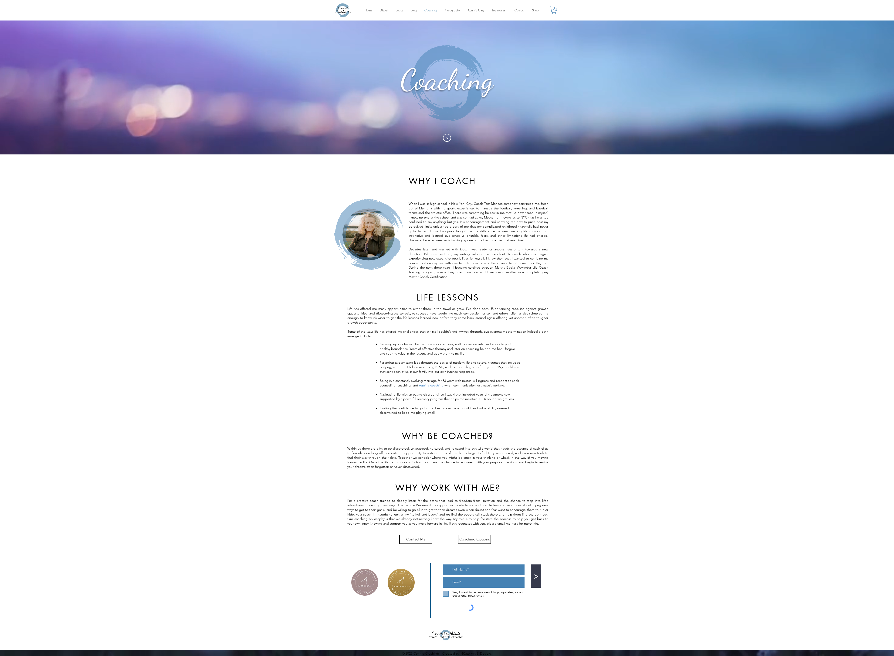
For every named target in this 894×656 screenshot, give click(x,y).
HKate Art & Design (476, 653)
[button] (554, 10)
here (514, 523)
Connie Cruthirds (342, 9)
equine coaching (431, 385)
